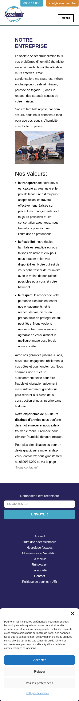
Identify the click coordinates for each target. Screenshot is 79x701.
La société (39, 570)
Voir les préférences (39, 683)
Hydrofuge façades (40, 547)
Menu (66, 18)
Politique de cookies (37, 693)
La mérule (39, 559)
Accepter (39, 660)
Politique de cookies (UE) (39, 581)
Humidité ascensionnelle (39, 542)
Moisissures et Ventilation (39, 553)
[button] (73, 613)
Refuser (39, 671)
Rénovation (39, 564)
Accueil (40, 536)
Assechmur (14, 11)
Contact (39, 576)
